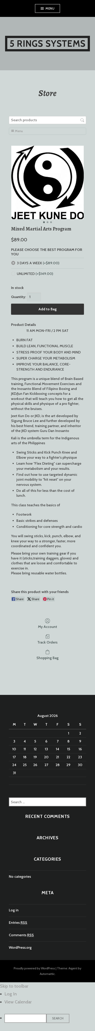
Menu (50, 8)
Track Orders (47, 642)
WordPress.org (20, 947)
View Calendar (18, 1002)
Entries (18, 922)
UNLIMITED (35, 274)
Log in (14, 910)
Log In (10, 994)
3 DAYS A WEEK (38, 263)
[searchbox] (47, 120)
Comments (21, 935)
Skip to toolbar (14, 986)
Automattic (47, 974)
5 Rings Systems (48, 43)
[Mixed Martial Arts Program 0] (47, 182)
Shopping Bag (47, 658)
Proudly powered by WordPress (34, 968)
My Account (47, 627)
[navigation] (47, 1006)
